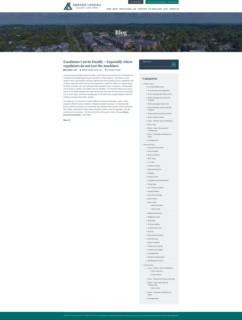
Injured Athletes (153, 191)
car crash (151, 162)
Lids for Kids (155, 209)
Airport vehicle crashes (156, 117)
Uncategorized (153, 140)
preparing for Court (155, 228)
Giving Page (152, 184)
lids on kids (152, 124)
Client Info (142, 9)
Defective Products (154, 169)
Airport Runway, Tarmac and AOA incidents (159, 108)
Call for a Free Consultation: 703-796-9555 (162, 2)
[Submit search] (174, 64)
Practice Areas (125, 9)
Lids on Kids (152, 202)
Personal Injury (149, 145)
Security (151, 231)
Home (109, 9)
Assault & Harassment (156, 148)
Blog (166, 9)
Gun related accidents (155, 188)
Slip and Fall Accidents (155, 235)
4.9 (132, 2)
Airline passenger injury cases (158, 104)
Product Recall (156, 275)
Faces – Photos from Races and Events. (161, 279)
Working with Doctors (155, 261)
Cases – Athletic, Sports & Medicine (160, 121)
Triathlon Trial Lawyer (155, 250)
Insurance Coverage (155, 195)
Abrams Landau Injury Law (92, 70)
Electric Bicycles (156, 271)
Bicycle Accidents (154, 155)
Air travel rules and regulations (159, 90)
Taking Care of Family (155, 246)
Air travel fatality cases (156, 87)
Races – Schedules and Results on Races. (160, 135)
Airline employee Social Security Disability (159, 99)
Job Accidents (152, 199)
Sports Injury (148, 265)
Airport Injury (149, 84)
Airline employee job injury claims (160, 94)
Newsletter (152, 221)
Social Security (153, 239)
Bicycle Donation (157, 205)
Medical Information (155, 213)
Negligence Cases (154, 217)
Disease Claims (153, 177)
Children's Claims (113, 70)
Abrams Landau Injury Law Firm (75, 315)
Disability (151, 173)
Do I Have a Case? (155, 9)
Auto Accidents (153, 151)
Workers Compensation (156, 257)
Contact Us (174, 9)
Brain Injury (152, 158)
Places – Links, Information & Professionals (158, 129)
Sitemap (97, 315)
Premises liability (154, 224)
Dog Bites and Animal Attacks (158, 180)
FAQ (134, 9)
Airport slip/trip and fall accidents (160, 114)
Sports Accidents (154, 242)
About (115, 9)
